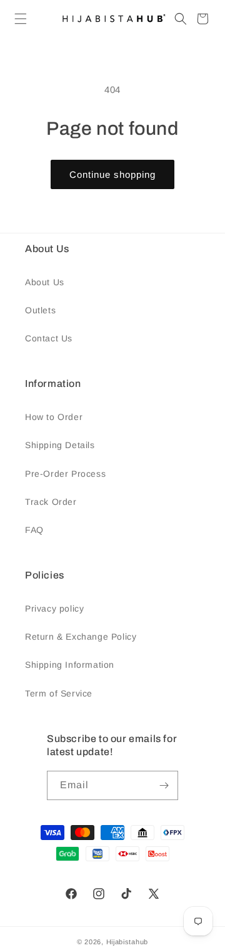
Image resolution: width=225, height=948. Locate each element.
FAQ (34, 530)
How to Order (53, 417)
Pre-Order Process (65, 474)
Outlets (40, 310)
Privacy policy (54, 608)
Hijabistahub (127, 942)
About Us (44, 282)
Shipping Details (60, 445)
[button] (20, 18)
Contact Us (48, 338)
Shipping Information (69, 665)
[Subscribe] (164, 785)
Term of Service (58, 693)
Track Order (51, 502)
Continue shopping (112, 174)
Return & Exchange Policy (80, 637)
